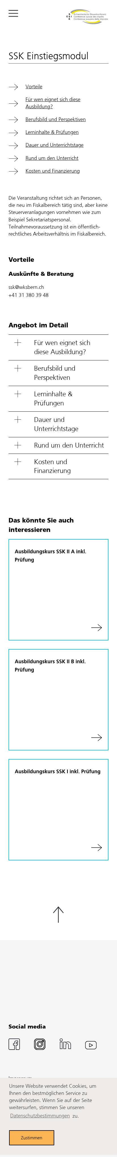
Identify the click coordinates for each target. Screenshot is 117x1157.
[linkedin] (65, 1044)
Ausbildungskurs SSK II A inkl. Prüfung (50, 556)
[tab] (58, 347)
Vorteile (34, 87)
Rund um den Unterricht (52, 158)
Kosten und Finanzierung (53, 171)
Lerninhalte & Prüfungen (52, 132)
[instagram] (39, 1044)
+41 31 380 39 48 (29, 295)
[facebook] (14, 1044)
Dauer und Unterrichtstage (54, 145)
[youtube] (91, 1045)
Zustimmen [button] (31, 1138)
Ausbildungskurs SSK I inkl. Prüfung (58, 772)
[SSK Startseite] (87, 16)
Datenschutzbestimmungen (40, 1116)
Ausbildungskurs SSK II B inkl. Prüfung (50, 666)
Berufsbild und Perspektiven (56, 119)
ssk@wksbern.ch (26, 287)
